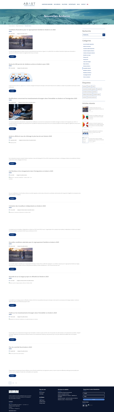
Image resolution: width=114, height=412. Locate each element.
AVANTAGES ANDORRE (47, 4)
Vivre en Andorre (86, 77)
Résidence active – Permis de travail (65, 399)
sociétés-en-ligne (96, 94)
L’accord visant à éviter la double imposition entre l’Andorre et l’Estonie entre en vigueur (96, 140)
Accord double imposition (88, 44)
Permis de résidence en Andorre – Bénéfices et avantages (67, 396)
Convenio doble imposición (88, 48)
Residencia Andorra (87, 72)
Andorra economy (87, 46)
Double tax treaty (86, 55)
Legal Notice (41, 400)
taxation (84, 97)
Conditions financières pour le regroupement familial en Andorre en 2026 (96, 109)
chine (93, 86)
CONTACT (83, 4)
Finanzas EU (85, 59)
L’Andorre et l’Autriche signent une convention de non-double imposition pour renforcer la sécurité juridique (96, 124)
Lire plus (12, 56)
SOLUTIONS (64, 4)
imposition (99, 89)
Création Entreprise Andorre (89, 53)
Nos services (41, 392)
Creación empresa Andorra (88, 50)
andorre (89, 86)
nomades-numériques (87, 91)
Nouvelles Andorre (87, 68)
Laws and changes (87, 61)
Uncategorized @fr (87, 74)
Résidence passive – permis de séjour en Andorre (68, 398)
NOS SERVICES (57, 4)
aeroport (84, 86)
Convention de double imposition (89, 89)
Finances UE (85, 57)
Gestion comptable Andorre (63, 394)
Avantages (41, 393)
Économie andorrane (92, 97)
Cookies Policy (42, 401)
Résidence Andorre (87, 70)
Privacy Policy (42, 403)
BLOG (78, 4)
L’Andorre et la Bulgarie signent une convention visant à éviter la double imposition (96, 117)
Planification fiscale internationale (65, 392)
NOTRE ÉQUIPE (72, 4)
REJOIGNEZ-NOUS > (13, 410)
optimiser (95, 91)
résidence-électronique (87, 94)
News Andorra (86, 63)
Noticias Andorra (86, 66)
